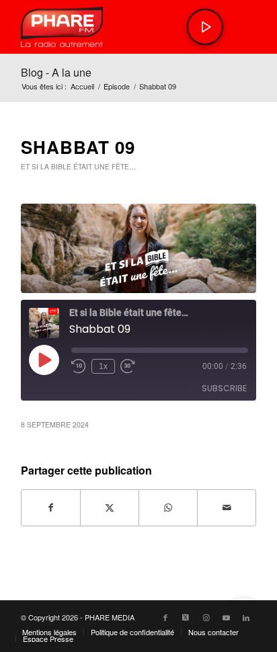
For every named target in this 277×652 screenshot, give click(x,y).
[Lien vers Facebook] (165, 617)
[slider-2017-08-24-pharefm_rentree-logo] (115, 27)
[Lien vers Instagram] (206, 617)
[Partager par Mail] (226, 507)
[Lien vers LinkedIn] (246, 617)
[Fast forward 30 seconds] (127, 366)
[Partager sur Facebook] (51, 507)
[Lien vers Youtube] (226, 617)
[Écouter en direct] (205, 27)
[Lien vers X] (185, 617)
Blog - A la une (56, 72)
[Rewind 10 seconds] (78, 366)
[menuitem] (49, 631)
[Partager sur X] (109, 507)
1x (103, 366)
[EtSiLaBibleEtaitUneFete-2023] (138, 248)
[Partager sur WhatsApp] (168, 507)
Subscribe (224, 388)
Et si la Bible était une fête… (78, 166)
